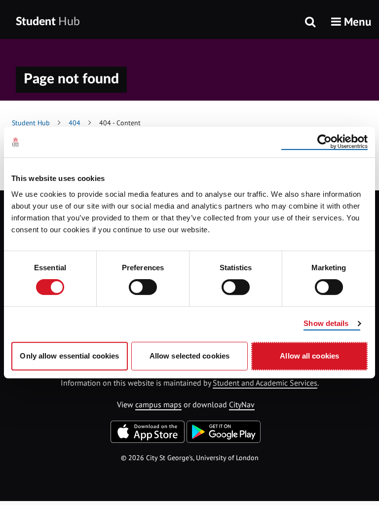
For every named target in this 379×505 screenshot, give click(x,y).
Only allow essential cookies (69, 356)
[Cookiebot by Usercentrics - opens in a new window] (324, 142)
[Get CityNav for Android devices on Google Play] (224, 440)
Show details (325, 323)
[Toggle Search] (310, 23)
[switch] (143, 287)
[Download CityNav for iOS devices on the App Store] (148, 440)
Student (48, 21)
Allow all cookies (309, 356)
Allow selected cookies (189, 356)
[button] (351, 21)
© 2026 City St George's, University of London (190, 457)
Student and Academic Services (265, 383)
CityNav (242, 404)
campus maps (158, 404)
